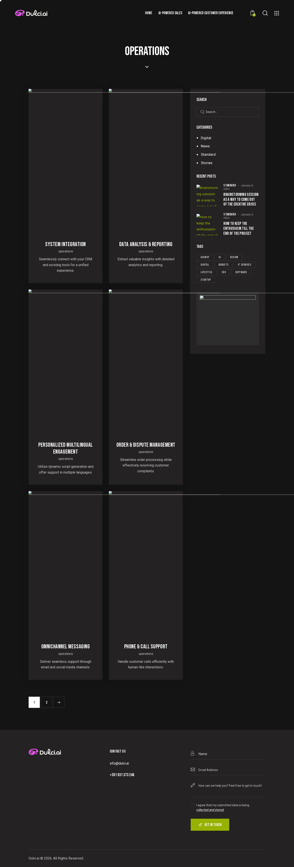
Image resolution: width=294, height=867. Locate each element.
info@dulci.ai (119, 763)
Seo (224, 272)
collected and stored (210, 810)
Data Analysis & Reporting (146, 244)
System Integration (65, 244)
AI (220, 257)
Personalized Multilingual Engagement (65, 448)
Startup (206, 280)
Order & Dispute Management (145, 445)
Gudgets (223, 265)
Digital (205, 265)
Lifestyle (206, 272)
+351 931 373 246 (122, 775)
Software (241, 272)
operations (65, 251)
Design (234, 257)
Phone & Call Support (146, 646)
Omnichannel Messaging (65, 646)
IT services (244, 265)
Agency (205, 257)
